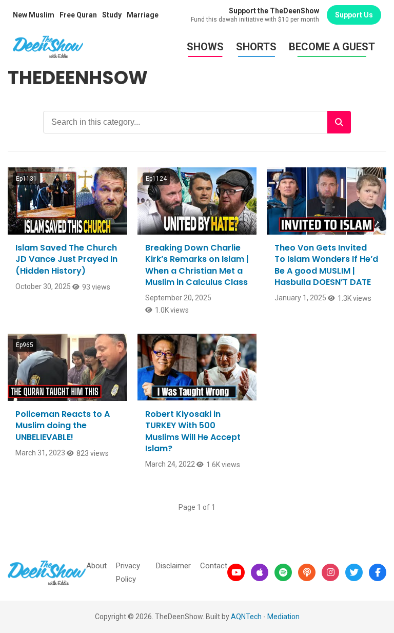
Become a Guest (332, 47)
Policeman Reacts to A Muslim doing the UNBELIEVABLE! (62, 425)
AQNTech (246, 616)
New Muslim (33, 15)
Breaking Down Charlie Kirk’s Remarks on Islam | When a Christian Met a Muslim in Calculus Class (197, 265)
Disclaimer (173, 565)
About (96, 565)
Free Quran (78, 15)
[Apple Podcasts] (259, 572)
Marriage (143, 15)
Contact (213, 565)
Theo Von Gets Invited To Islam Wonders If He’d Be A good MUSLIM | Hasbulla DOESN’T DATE (326, 265)
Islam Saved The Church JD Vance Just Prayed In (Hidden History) (66, 259)
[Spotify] (283, 572)
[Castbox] (307, 572)
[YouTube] (236, 572)
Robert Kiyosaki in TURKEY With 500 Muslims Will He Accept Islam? (193, 431)
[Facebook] (377, 572)
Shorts (256, 47)
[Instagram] (330, 572)
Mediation (283, 616)
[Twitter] (354, 572)
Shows (205, 47)
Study (112, 15)
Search (339, 122)
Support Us (354, 15)
